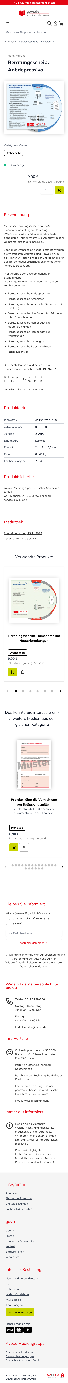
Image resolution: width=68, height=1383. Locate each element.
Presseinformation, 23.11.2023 (23, 533)
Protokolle (17, 827)
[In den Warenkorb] (59, 190)
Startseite (10, 41)
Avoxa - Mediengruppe (20, 1356)
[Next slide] (60, 691)
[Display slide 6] (52, 691)
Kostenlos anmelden (32, 942)
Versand (59, 181)
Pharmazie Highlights (28, 1150)
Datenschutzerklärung (33, 966)
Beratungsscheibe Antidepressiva (36, 41)
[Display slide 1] (15, 691)
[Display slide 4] (37, 691)
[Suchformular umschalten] (49, 23)
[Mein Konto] (55, 23)
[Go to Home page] (34, 13)
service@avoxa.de (35, 1027)
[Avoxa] (55, 1375)
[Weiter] (62, 866)
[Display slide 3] (30, 691)
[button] (34, 107)
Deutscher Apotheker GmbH (23, 1360)
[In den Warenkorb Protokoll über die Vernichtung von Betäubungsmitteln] (13, 847)
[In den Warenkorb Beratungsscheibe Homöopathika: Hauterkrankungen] (12, 672)
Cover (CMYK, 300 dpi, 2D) (20, 538)
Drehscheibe (13, 153)
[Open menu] (8, 23)
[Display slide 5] (45, 691)
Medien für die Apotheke (30, 1123)
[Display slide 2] (23, 691)
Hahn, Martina (17, 55)
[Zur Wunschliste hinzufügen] (22, 672)
